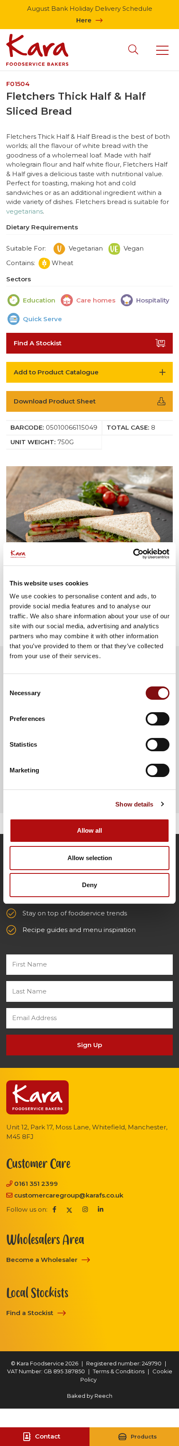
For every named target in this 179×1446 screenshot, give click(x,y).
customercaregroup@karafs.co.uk (68, 1195)
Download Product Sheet (55, 401)
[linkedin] (100, 1209)
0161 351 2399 (36, 1184)
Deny (89, 884)
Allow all (89, 830)
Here (84, 20)
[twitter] (69, 1209)
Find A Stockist (38, 343)
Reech (103, 1395)
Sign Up (89, 1045)
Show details (134, 804)
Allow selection (89, 857)
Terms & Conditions (118, 1371)
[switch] (157, 718)
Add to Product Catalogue (56, 372)
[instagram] (85, 1209)
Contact (47, 1436)
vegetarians (24, 211)
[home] (37, 50)
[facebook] (54, 1209)
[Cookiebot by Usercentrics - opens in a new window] (133, 553)
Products (144, 1437)
